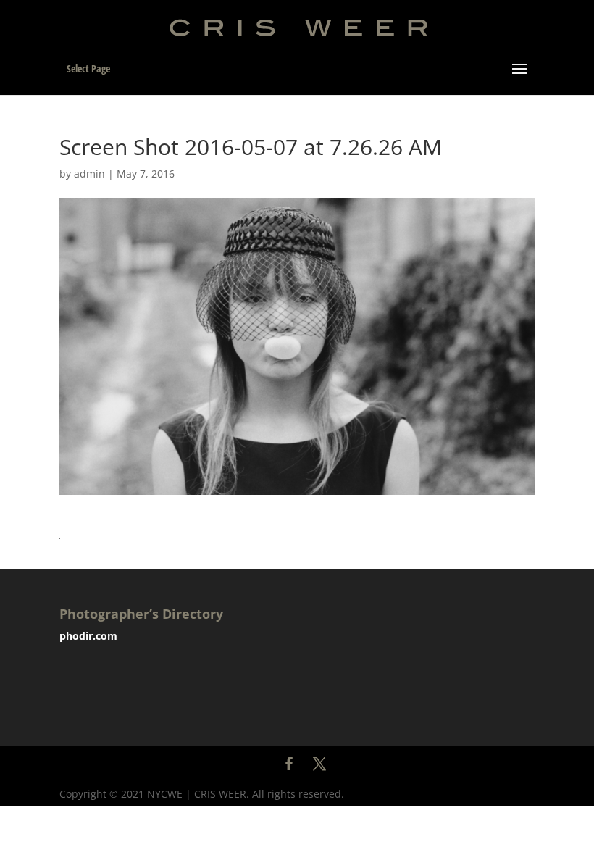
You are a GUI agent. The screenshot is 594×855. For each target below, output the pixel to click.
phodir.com (88, 636)
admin (89, 173)
